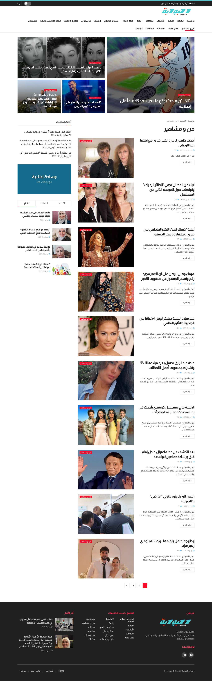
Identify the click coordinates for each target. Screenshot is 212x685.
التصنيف (183, 121)
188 (84, 112)
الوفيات (139, 28)
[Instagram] (184, 655)
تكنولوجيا (149, 21)
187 (84, 77)
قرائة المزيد (187, 162)
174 (178, 239)
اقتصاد (171, 21)
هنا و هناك (173, 28)
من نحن (164, 3)
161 (178, 551)
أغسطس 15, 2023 (48, 112)
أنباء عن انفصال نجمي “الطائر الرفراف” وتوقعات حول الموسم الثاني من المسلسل (168, 189)
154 (178, 461)
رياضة (139, 21)
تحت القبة (129, 637)
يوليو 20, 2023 (188, 373)
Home (191, 3)
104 (178, 417)
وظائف (97, 21)
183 (178, 373)
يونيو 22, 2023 (188, 551)
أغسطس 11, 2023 (186, 150)
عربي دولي (86, 21)
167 (175, 150)
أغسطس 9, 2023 (187, 199)
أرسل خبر (183, 3)
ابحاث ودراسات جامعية (50, 21)
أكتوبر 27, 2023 (94, 77)
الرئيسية (190, 21)
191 (179, 506)
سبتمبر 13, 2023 (94, 112)
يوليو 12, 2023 (188, 461)
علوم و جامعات (71, 21)
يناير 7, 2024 (183, 112)
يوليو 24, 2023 (188, 328)
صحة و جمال (127, 21)
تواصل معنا (173, 3)
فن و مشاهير (188, 28)
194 (37, 112)
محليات (180, 21)
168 (175, 199)
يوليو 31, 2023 (188, 239)
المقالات (150, 28)
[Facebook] (191, 655)
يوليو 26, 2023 (188, 284)
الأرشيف (160, 21)
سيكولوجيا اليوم (111, 21)
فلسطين (32, 21)
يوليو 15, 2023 (188, 417)
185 (178, 328)
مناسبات (161, 28)
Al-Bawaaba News (186, 671)
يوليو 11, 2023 (188, 506)
